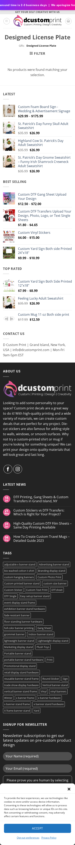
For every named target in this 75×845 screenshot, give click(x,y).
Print (50, 660)
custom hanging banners (19, 577)
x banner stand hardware (49, 704)
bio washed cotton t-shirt (19, 570)
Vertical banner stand (55, 685)
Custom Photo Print (49, 577)
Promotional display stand (20, 666)
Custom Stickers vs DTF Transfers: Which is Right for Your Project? (38, 512)
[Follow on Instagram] (17, 469)
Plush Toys (43, 647)
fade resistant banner (17, 615)
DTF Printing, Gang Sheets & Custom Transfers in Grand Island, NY (40, 499)
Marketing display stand (18, 647)
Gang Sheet (44, 628)
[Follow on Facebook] (7, 469)
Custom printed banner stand (22, 583)
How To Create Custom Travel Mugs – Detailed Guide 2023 (41, 538)
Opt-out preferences (28, 837)
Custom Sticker (13, 590)
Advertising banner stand (54, 564)
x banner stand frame (17, 704)
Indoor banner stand (40, 634)
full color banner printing (19, 628)
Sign (65, 678)
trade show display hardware (21, 685)
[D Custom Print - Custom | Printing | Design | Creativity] (37, 21)
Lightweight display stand (53, 641)
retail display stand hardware (21, 672)
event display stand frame (19, 602)
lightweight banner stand (19, 641)
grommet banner (14, 634)
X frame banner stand (17, 710)
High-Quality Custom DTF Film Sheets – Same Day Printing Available (42, 525)
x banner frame (25, 698)
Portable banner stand (17, 653)
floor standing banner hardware (23, 621)
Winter (8, 698)
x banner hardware (49, 698)
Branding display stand (51, 570)
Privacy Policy (48, 837)
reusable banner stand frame (21, 678)
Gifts (21, 45)
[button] (69, 789)
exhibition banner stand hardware (24, 609)
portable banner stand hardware (23, 660)
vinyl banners (58, 691)
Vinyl (44, 691)
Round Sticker (50, 678)
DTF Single (10, 596)
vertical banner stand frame (20, 691)
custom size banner (55, 583)
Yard (36, 710)
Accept (37, 828)
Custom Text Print (37, 590)
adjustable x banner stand (19, 564)
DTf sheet (57, 590)
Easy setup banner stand (35, 596)
